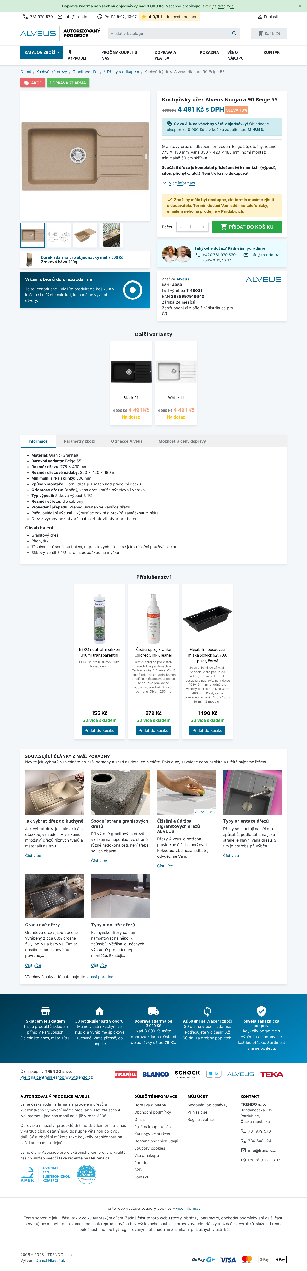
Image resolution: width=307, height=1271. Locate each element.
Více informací (182, 182)
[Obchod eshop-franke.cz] (126, 1074)
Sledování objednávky (208, 1105)
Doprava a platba (165, 55)
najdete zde (223, 6)
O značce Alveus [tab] (126, 441)
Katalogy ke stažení (152, 1133)
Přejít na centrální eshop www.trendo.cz (56, 1077)
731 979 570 (38, 16)
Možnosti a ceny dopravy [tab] (182, 441)
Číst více (33, 855)
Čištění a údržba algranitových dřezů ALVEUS (178, 826)
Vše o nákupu (235, 55)
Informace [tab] (38, 441)
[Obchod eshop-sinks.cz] (214, 1074)
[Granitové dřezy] (54, 896)
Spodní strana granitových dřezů (119, 823)
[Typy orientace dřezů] (252, 792)
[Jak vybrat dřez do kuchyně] (54, 792)
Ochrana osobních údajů (156, 1141)
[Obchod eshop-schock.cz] (187, 1074)
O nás (139, 1119)
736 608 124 (259, 1140)
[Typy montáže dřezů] (120, 896)
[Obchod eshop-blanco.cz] (156, 1074)
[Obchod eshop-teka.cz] (271, 1074)
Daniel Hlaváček (50, 1260)
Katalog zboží (40, 52)
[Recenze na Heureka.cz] (86, 1177)
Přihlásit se (197, 1112)
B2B (138, 1169)
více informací (188, 1208)
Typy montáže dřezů (113, 925)
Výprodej (77, 55)
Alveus (182, 279)
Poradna (209, 52)
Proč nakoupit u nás (119, 55)
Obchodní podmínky (152, 1112)
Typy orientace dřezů (246, 821)
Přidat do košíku (247, 226)
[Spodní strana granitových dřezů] (120, 792)
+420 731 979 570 (219, 254)
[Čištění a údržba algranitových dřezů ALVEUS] (186, 792)
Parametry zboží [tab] (79, 441)
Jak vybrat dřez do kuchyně (54, 821)
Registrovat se (201, 1119)
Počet (167, 226)
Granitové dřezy (42, 925)
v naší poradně (99, 976)
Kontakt (273, 52)
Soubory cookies (149, 1148)
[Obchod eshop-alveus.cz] (240, 1074)
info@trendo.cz (75, 16)
